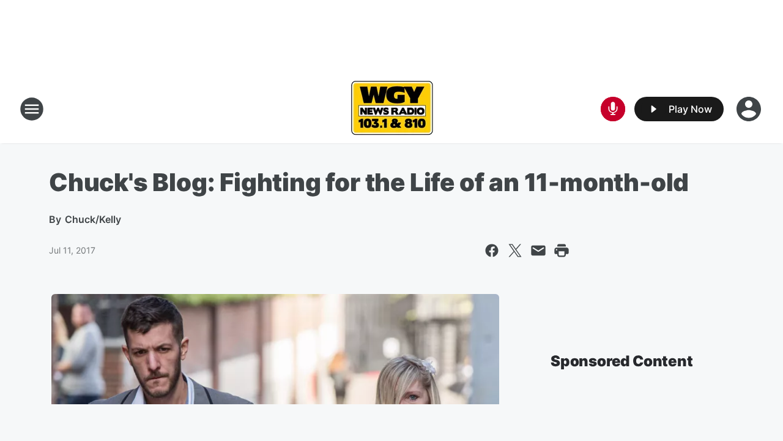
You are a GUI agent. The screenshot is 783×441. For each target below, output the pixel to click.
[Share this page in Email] (538, 250)
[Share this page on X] (515, 250)
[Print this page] (561, 250)
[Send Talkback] (613, 109)
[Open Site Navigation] (32, 109)
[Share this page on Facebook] (491, 250)
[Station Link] (392, 109)
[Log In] (750, 109)
